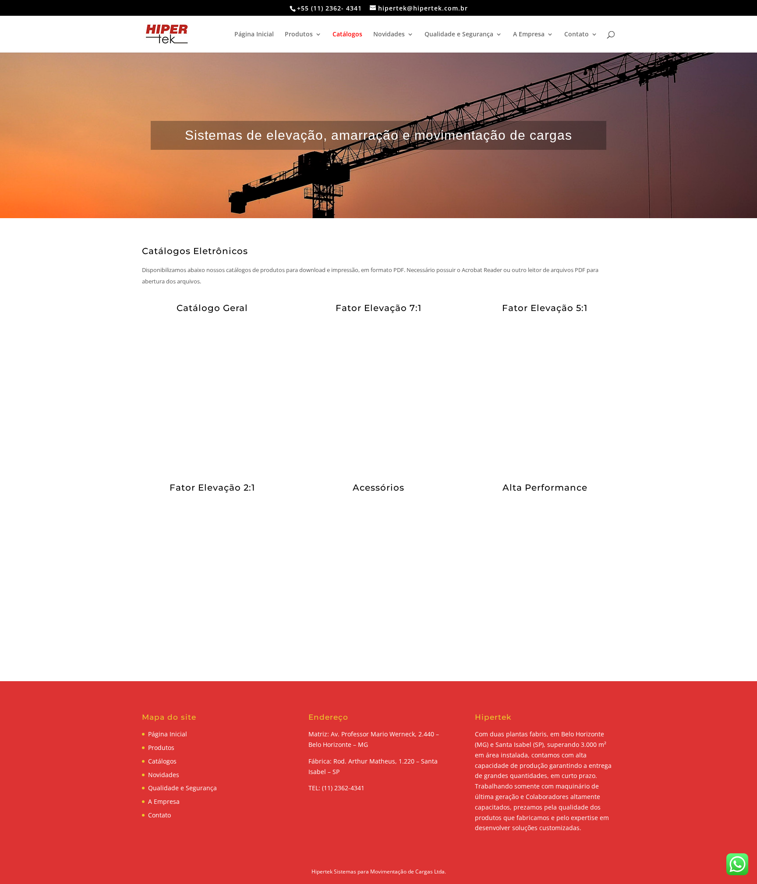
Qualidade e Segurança (458, 34)
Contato (576, 34)
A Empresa (529, 34)
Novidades (389, 34)
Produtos (299, 34)
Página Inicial (254, 34)
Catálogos (347, 34)
